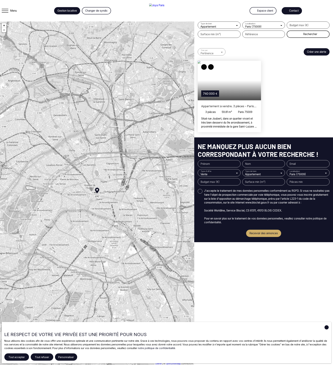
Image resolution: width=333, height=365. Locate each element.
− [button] (4, 30)
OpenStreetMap (173, 363)
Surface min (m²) (210, 34)
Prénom (205, 163)
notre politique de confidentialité (156, 348)
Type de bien (206, 24)
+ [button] (4, 25)
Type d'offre (206, 171)
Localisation (250, 24)
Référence (251, 34)
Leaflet (158, 363)
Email (292, 163)
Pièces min (296, 182)
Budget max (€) (299, 25)
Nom (248, 163)
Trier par (204, 50)
